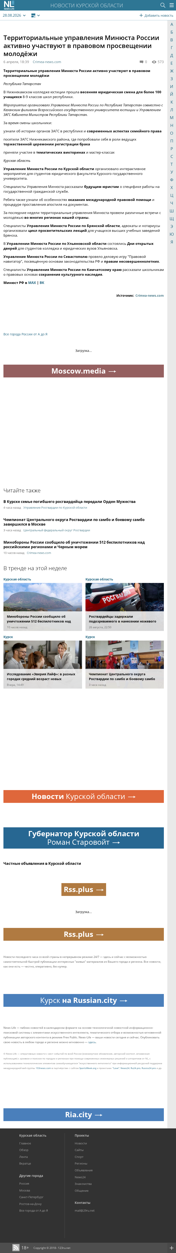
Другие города (31, 1175)
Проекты (82, 1135)
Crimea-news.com (47, 61)
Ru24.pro (135, 1068)
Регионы (81, 1163)
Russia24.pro (149, 1068)
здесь (92, 1042)
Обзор (23, 1150)
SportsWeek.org (87, 1068)
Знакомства (83, 1184)
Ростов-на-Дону (30, 1204)
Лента (23, 1157)
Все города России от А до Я (25, 334)
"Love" (116, 1068)
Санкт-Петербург (31, 1197)
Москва (24, 1190)
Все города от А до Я (33, 1210)
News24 (125, 1068)
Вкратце (25, 1163)
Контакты (82, 1202)
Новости (81, 1143)
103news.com (43, 1068)
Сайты (79, 1150)
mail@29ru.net (85, 1210)
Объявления (84, 1170)
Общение (81, 1191)
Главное (25, 1143)
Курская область (32, 1135)
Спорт (79, 1157)
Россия (24, 1183)
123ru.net (64, 1248)
